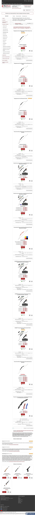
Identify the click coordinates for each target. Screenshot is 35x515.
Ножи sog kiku (19, 430)
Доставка (7, 3)
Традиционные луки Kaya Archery (6, 50)
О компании (3, 3)
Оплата (10, 3)
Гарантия (19, 500)
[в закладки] (30, 51)
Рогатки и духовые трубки (5, 62)
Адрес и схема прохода (5, 506)
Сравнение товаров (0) (18, 23)
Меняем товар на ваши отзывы (5, 497)
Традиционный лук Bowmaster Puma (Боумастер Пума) (23, 64)
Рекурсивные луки (5, 32)
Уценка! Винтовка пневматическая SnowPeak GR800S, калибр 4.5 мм (17, 474)
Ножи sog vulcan (21, 431)
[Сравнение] (26, 1)
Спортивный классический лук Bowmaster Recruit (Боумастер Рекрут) (23, 228)
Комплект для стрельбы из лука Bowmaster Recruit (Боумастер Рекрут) (22, 194)
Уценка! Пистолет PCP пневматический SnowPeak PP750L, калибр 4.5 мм (6, 488)
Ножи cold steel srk (29, 430)
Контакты (19, 502)
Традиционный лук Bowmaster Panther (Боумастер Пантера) (23, 31)
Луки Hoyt (4, 41)
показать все (23, 211)
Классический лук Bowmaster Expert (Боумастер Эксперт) (22, 362)
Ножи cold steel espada (24, 430)
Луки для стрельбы (5, 24)
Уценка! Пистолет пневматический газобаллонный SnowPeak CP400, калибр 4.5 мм (28, 474)
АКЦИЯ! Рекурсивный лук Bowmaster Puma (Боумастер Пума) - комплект (23, 294)
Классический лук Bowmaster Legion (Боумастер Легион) (23, 132)
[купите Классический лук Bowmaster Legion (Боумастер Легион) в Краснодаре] (23, 139)
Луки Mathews (4, 43)
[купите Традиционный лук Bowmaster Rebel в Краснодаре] (23, 105)
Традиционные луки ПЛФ (6, 53)
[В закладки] (8, 478)
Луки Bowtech (4, 40)
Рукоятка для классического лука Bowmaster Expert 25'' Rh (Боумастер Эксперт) (22, 397)
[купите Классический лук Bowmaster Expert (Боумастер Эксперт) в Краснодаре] (23, 369)
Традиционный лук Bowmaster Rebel (20, 98)
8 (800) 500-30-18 (4, 507)
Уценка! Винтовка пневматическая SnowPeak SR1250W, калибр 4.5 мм (6, 474)
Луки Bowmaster (5, 35)
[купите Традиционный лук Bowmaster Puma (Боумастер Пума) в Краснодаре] (23, 70)
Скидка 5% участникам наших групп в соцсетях (7, 498)
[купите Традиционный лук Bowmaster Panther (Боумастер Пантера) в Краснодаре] (23, 39)
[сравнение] (32, 51)
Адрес (18, 3)
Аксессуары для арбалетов (4, 22)
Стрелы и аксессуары (5, 58)
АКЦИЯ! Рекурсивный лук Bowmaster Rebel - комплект (23, 328)
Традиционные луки (5, 30)
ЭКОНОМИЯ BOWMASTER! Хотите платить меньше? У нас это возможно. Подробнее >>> (22, 27)
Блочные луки (4, 27)
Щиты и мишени (4, 60)
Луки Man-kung (5, 38)
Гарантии (15, 3)
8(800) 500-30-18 (16, 5)
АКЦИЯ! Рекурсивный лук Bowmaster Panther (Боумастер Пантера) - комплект (22, 262)
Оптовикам (20, 3)
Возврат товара (20, 501)
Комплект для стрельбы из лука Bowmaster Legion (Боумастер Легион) (23, 163)
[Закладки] (25, 1)
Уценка (3, 18)
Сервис (12, 3)
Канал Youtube (4, 510)
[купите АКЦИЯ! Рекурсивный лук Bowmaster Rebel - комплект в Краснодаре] (23, 336)
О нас (19, 497)
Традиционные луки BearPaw (6, 46)
